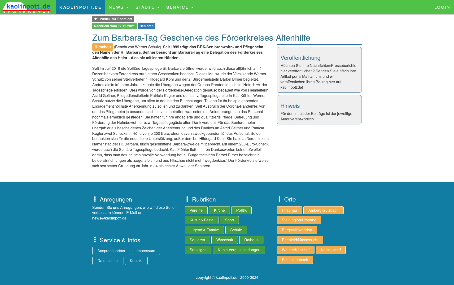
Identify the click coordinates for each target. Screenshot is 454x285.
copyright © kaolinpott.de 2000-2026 (227, 277)
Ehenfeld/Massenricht (300, 239)
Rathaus (251, 239)
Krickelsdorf (331, 249)
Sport (229, 220)
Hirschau (289, 210)
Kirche (219, 210)
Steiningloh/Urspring (299, 220)
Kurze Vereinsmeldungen (239, 249)
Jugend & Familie (204, 229)
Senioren (197, 239)
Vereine (196, 210)
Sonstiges (198, 249)
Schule (236, 229)
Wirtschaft (224, 239)
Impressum (146, 250)
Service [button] (178, 7)
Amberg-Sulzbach (323, 210)
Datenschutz (107, 260)
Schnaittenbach (295, 259)
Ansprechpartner (111, 250)
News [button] (117, 7)
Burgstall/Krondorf (297, 229)
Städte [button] (146, 7)
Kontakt (136, 260)
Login (442, 7)
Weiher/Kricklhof (296, 249)
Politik (241, 210)
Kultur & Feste (202, 220)
